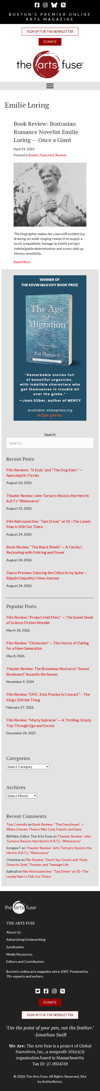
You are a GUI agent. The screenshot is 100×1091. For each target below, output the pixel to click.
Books (33, 155)
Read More (22, 262)
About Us (13, 932)
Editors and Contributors (25, 961)
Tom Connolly (16, 824)
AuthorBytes (52, 1081)
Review (60, 155)
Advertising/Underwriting (25, 939)
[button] (50, 32)
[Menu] (50, 86)
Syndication (15, 947)
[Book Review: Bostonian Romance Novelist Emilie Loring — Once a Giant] (50, 194)
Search (50, 434)
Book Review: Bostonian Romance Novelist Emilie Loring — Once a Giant (46, 132)
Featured (47, 155)
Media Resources (19, 954)
